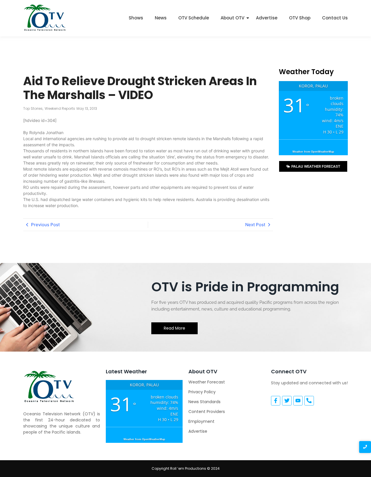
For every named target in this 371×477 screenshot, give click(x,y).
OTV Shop (299, 18)
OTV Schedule (193, 18)
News (161, 18)
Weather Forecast (206, 382)
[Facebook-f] (275, 400)
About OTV (232, 18)
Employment (201, 421)
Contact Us (335, 18)
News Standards (204, 402)
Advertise (266, 18)
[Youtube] (298, 400)
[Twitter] (286, 400)
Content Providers (206, 411)
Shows (136, 18)
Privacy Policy (202, 392)
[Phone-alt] (309, 400)
